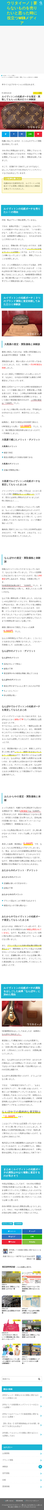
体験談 (5, 1466)
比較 (4, 1480)
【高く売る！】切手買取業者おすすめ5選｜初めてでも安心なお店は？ (20, 1424)
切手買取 (6, 1473)
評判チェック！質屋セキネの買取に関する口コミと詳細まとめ (20, 1396)
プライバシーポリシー (32, 1500)
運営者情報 (19, 1500)
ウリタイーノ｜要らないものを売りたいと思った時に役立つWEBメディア (22, 13)
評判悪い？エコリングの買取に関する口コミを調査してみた (20, 1434)
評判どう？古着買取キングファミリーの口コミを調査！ (20, 1406)
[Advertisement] (22, 50)
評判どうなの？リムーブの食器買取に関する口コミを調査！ (20, 1415)
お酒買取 (6, 1453)
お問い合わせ (9, 1500)
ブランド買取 (8, 1223)
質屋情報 (19, 1223)
